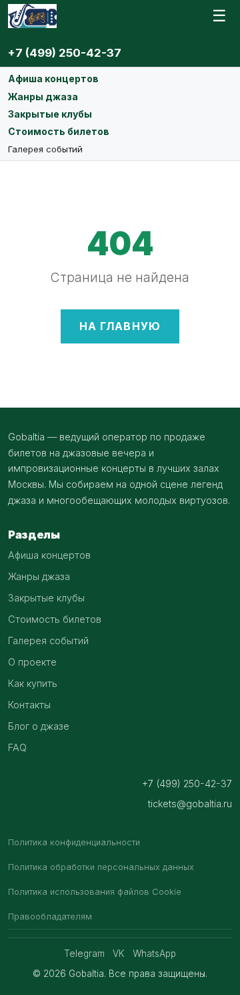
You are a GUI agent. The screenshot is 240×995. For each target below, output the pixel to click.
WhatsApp (154, 953)
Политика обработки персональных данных (101, 867)
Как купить (32, 683)
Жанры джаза (43, 96)
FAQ (17, 747)
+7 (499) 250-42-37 (64, 52)
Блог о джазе (38, 726)
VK (119, 953)
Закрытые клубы (50, 114)
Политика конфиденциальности (74, 842)
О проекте (32, 662)
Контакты (29, 704)
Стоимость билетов (58, 131)
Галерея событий (45, 149)
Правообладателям (50, 916)
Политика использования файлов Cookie (94, 892)
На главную (120, 326)
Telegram (84, 953)
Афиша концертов (53, 78)
